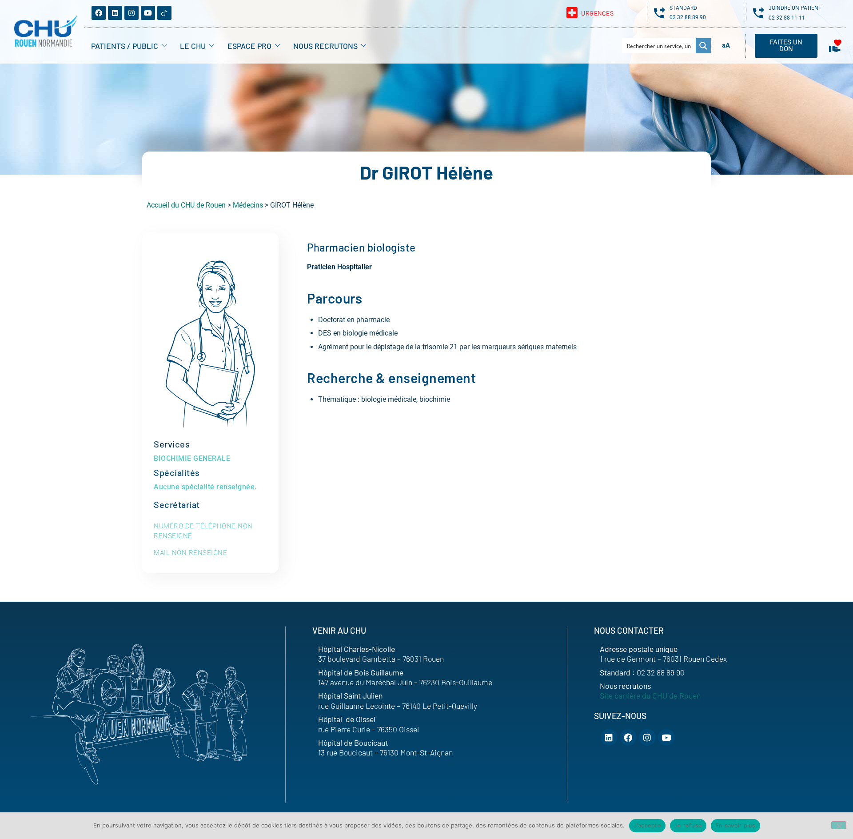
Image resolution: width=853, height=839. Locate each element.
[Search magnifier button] (703, 45)
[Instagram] (131, 13)
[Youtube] (148, 13)
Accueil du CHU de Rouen (186, 205)
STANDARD (683, 8)
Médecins (248, 205)
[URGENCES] (572, 12)
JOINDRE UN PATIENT (795, 8)
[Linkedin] (115, 13)
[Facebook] (99, 13)
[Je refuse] (838, 825)
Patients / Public (124, 46)
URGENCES (597, 13)
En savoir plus (735, 825)
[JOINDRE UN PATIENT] (758, 12)
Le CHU (193, 46)
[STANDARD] (659, 12)
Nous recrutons (325, 46)
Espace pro (249, 46)
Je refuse (688, 825)
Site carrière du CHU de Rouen (650, 695)
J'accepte (647, 825)
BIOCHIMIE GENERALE (192, 458)
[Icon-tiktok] (164, 13)
